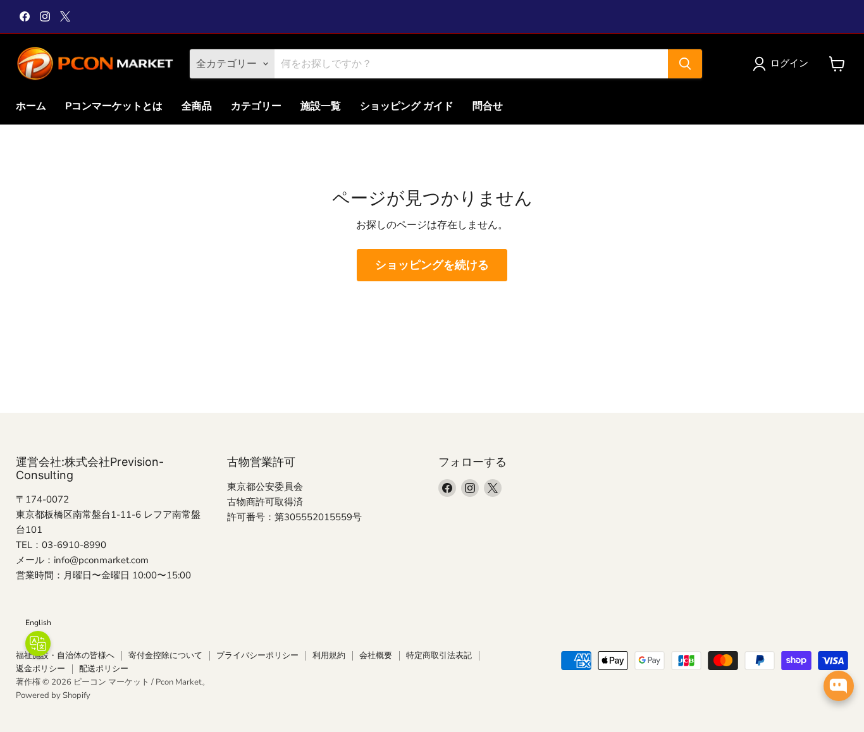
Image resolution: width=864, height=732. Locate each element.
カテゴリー (256, 106)
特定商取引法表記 (439, 655)
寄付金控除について (165, 655)
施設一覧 (320, 106)
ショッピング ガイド (407, 106)
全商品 (197, 106)
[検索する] (685, 63)
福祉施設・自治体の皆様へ (65, 655)
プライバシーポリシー (257, 655)
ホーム (31, 106)
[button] (783, 63)
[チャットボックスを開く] (839, 686)
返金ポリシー (40, 668)
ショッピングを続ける (432, 264)
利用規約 (328, 655)
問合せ (487, 106)
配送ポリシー (103, 668)
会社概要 (375, 655)
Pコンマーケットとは (114, 106)
